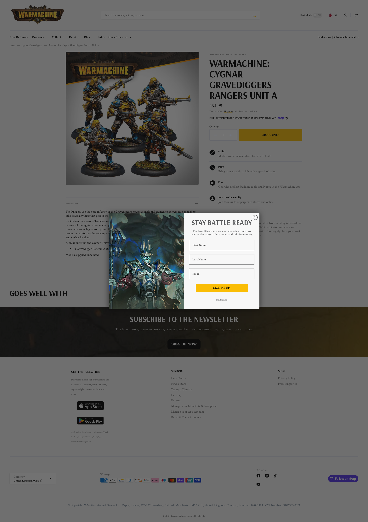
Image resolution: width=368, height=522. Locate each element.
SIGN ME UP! (221, 288)
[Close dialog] (255, 217)
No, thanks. (221, 299)
